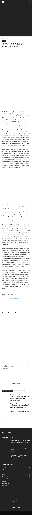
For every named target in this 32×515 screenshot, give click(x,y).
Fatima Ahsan (6, 49)
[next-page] (5, 419)
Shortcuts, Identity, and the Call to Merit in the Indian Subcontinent (19, 413)
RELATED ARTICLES (7, 391)
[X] (6, 52)
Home (3, 38)
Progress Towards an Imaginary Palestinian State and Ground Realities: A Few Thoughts (19, 405)
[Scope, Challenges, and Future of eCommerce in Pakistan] (13, 460)
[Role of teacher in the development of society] (13, 453)
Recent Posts (10, 294)
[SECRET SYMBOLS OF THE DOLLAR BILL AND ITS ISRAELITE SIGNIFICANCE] (13, 445)
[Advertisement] (16, 20)
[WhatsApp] (13, 52)
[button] (2, 2)
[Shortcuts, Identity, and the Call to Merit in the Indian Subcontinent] (5, 413)
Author (3, 294)
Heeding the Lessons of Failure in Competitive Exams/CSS (8, 366)
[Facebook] (3, 52)
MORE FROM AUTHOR (19, 391)
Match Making (26, 365)
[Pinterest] (10, 52)
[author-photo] (16, 381)
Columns (7, 38)
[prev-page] (2, 419)
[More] (17, 52)
